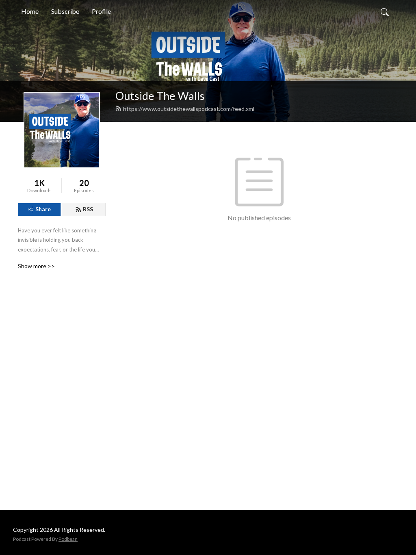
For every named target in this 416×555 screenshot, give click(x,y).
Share (43, 209)
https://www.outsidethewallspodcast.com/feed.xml (188, 108)
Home (30, 11)
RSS (88, 209)
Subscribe (65, 11)
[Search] (384, 11)
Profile (101, 11)
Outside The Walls (160, 95)
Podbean (68, 539)
